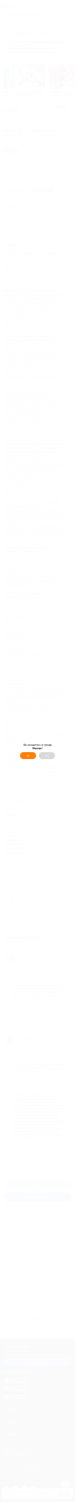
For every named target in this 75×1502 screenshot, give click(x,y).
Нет (47, 755)
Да (28, 755)
